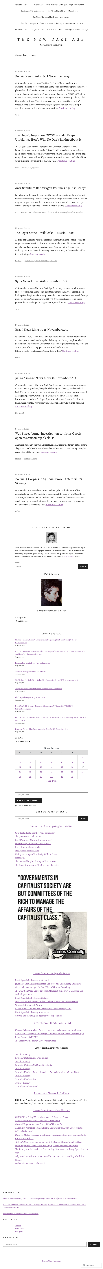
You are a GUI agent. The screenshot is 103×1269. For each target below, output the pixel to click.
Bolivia (17, 114)
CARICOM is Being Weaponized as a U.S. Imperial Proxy (41, 1117)
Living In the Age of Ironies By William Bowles (36, 854)
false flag (31, 167)
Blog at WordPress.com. (51, 1261)
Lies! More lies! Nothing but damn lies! (33, 839)
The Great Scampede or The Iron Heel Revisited (37, 865)
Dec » (54, 780)
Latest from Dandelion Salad (51, 1023)
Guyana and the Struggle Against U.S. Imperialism (38, 1015)
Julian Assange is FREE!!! (26, 1037)
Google (34, 458)
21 (51, 771)
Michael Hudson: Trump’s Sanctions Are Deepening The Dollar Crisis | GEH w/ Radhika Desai (40, 1198)
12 (30, 766)
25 (20, 776)
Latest (34, 826)
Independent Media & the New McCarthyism (32, 663)
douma (24, 167)
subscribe (94, 1244)
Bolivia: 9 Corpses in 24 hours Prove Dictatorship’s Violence (48, 481)
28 (51, 776)
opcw (37, 167)
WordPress (19, 1228)
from (40, 826)
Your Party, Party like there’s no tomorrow (35, 832)
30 (72, 776)
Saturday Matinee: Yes (25, 1079)
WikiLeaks (53, 260)
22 (62, 771)
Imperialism (66, 826)
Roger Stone (45, 260)
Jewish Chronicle (48, 212)
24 (83, 771)
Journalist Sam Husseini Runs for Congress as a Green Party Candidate (48, 983)
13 (41, 766)
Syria (17, 167)
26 (30, 776)
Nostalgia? (20, 857)
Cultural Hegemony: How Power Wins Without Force (40, 1124)
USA (19, 260)
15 (62, 766)
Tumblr (18, 1225)
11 (20, 766)
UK (16, 212)
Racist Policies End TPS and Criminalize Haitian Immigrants (43, 1008)
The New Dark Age (51, 39)
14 (51, 766)
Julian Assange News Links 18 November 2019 (45, 378)
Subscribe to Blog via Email (28, 800)
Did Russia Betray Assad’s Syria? (30, 1163)
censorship (27, 458)
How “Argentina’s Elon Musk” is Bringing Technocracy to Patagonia (46, 1145)
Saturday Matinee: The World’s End (31, 1057)
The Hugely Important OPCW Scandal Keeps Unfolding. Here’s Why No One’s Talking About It (48, 137)
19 (30, 771)
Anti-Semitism (26, 212)
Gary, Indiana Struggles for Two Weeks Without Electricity (42, 987)
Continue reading (66, 108)
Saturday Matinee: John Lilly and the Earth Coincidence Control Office (48, 1072)
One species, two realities (27, 850)
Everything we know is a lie (28, 847)
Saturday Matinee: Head (26, 1086)
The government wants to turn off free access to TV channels (38, 688)
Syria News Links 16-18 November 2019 (41, 281)
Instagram (19, 1231)
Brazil (17, 357)
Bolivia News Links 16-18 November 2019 (42, 76)
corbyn (34, 212)
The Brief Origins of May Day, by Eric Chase (35, 1040)
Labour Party (59, 212)
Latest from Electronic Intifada (51, 1093)
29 (62, 776)
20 (41, 771)
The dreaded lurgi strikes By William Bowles (35, 861)
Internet (18, 458)
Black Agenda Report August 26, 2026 (30, 697)
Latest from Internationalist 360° (51, 1110)
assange (27, 260)
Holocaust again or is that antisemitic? (33, 843)
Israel (39, 212)
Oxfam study (70, 556)
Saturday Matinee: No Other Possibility (33, 1064)
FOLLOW (83, 819)
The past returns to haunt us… (29, 836)
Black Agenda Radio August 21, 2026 (32, 997)
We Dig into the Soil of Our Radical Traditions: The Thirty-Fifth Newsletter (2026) (46, 680)
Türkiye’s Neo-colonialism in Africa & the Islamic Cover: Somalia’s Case (48, 1142)
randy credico (35, 260)
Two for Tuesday (22, 1054)
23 (72, 771)
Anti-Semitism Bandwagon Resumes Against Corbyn (51, 188)
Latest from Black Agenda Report (51, 973)
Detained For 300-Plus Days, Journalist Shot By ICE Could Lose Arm (41, 729)
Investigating (51, 826)
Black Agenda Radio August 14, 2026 (32, 1012)
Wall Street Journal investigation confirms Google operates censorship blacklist (48, 435)
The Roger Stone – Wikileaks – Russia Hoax (44, 233)
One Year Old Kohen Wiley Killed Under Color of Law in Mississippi (46, 1001)
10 (83, 762)
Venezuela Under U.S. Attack (28, 1005)
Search (17, 562)
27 (41, 776)
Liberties (18, 413)
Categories (20, 617)
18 (20, 771)
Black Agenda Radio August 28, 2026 (32, 980)
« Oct (48, 780)
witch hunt (79, 212)
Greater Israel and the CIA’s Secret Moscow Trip (37, 1120)
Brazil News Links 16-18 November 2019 (41, 329)
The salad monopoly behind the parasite (30, 671)
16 (72, 766)
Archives (19, 737)
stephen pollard (69, 212)
